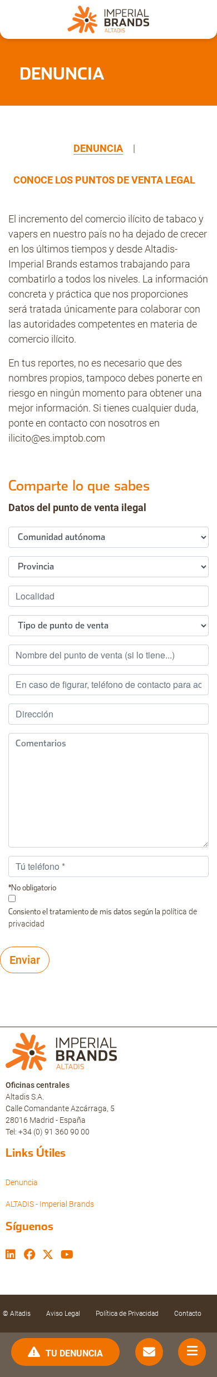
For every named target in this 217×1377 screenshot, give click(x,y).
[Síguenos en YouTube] (67, 1255)
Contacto (187, 1313)
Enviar (24, 960)
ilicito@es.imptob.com (56, 438)
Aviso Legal (63, 1313)
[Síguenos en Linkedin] (11, 1255)
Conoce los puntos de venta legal (104, 180)
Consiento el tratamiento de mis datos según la (102, 917)
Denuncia (98, 148)
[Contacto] (149, 1352)
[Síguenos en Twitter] (47, 1255)
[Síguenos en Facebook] (29, 1255)
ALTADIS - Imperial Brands (50, 1204)
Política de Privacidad (127, 1313)
